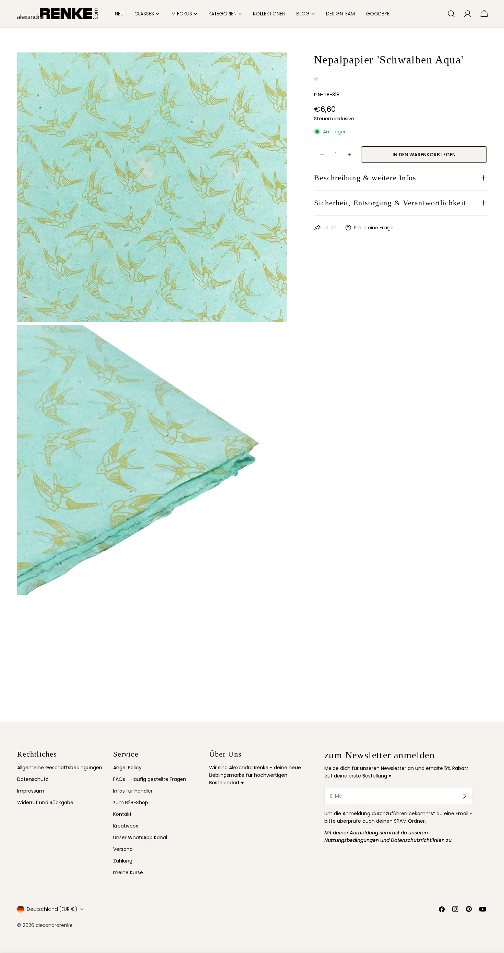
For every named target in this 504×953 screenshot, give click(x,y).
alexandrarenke (54, 925)
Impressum (30, 791)
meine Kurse (128, 872)
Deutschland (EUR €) (52, 909)
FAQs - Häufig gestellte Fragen (149, 779)
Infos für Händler (133, 791)
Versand (123, 849)
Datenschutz (32, 779)
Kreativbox (125, 826)
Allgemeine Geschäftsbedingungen (59, 767)
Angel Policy (127, 767)
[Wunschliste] (439, 14)
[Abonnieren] (464, 796)
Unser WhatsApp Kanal (140, 837)
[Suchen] (451, 14)
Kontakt (122, 814)
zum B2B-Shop (130, 802)
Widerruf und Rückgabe (45, 802)
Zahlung (122, 861)
